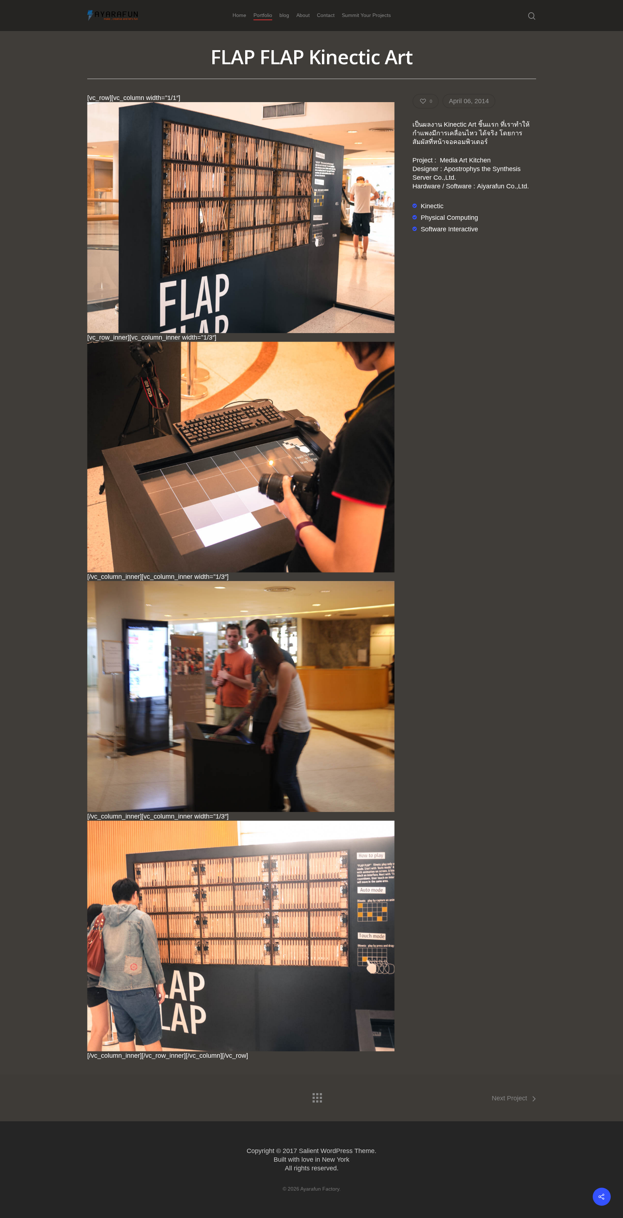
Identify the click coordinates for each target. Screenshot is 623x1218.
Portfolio (262, 15)
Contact (326, 15)
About (303, 15)
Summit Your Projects (366, 15)
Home (239, 15)
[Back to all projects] (317, 1096)
